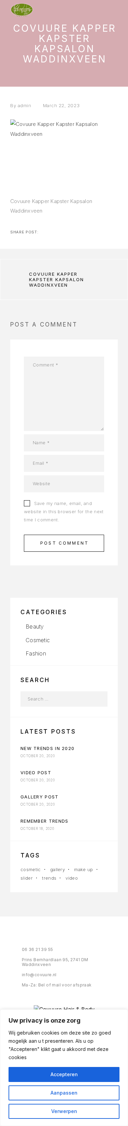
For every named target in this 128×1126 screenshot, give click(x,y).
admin (24, 105)
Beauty (35, 626)
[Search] (100, 699)
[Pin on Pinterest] (77, 232)
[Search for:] (56, 699)
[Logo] (21, 10)
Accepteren (64, 1074)
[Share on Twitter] (55, 232)
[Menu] (111, 10)
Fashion (36, 653)
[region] (64, 1067)
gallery (57, 869)
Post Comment (64, 543)
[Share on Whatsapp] (88, 232)
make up (83, 869)
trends (49, 878)
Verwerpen (64, 1111)
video (72, 878)
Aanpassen (64, 1093)
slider (26, 878)
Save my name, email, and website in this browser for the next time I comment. (64, 511)
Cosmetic (38, 640)
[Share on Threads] (66, 232)
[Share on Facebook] (44, 232)
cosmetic (30, 869)
